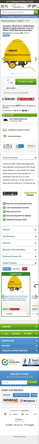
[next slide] (36, 59)
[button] (28, 314)
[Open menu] (2, 6)
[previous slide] (3, 59)
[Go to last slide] (3, 296)
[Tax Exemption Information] (27, 92)
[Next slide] (36, 296)
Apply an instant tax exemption (16, 92)
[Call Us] (37, 6)
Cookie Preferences (19, 436)
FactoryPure (25, 410)
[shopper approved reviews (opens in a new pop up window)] (8, 146)
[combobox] (17, 12)
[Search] (6, 6)
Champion (20, 21)
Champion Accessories (8, 21)
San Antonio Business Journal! (27, 16)
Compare (9, 314)
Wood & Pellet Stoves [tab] (21, 395)
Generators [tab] (6, 395)
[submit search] (36, 12)
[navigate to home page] (17, 6)
